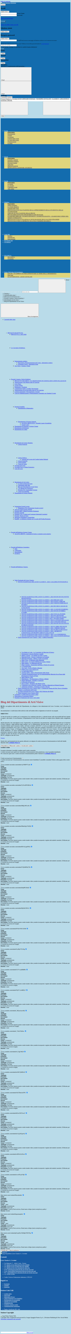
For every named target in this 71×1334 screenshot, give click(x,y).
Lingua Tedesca (22, 458)
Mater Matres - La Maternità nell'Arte (31, 663)
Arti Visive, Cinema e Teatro (22, 366)
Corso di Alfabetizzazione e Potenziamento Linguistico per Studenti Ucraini (35, 393)
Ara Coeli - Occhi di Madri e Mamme (31, 668)
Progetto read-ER (19, 512)
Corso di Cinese (22, 464)
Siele (16, 549)
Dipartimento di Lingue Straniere (24, 443)
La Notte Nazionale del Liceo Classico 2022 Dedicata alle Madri (35, 691)
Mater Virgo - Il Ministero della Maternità (32, 660)
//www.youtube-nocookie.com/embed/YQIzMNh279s (16, 867)
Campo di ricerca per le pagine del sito (11, 292)
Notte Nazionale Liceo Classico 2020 (28, 693)
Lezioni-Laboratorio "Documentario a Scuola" (27, 392)
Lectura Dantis (19, 385)
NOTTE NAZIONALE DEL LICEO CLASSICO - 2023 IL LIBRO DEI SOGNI (44, 626)
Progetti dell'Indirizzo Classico (19, 567)
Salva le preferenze (14, 1250)
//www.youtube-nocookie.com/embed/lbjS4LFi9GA (15, 908)
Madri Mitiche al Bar (27, 677)
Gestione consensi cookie (11, 1305)
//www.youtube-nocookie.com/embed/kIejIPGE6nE (15, 887)
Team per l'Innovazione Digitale (23, 509)
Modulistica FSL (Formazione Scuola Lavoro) (30, 508)
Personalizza (4, 745)
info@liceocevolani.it (21, 1269)
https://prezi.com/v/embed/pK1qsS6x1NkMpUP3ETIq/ (16, 1233)
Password (19, 15)
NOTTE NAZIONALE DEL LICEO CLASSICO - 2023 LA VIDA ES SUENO (43, 617)
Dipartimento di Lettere (21, 429)
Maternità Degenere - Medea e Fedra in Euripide (34, 658)
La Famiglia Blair (26, 666)
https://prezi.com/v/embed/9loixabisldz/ (11, 1195)
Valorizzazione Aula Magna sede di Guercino (27, 382)
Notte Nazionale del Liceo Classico (24, 580)
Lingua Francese (22, 444)
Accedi (3, 4)
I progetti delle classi (9, 295)
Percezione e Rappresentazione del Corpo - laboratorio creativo (35, 363)
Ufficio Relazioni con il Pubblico (13, 1298)
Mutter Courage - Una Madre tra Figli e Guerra (34, 655)
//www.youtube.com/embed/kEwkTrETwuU (13, 1113)
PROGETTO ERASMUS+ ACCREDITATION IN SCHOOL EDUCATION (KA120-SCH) (40, 381)
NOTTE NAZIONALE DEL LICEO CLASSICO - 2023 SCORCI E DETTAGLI (44, 629)
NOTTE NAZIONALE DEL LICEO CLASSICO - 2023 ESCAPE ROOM (42, 615)
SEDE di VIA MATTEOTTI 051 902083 (18, 1265)
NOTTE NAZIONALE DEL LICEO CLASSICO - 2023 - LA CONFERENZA (43, 634)
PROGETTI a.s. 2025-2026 (18, 334)
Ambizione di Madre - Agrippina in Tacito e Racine (35, 686)
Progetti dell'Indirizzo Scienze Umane (21, 532)
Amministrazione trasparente (12, 1306)
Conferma (9, 97)
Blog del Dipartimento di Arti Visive (28, 487)
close (2, 116)
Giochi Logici (25, 425)
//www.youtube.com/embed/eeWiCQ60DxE (13, 1072)
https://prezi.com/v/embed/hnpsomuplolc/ (12, 1214)
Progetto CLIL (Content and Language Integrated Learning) (31, 514)
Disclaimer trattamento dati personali (11, 1319)
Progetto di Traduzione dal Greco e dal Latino (27, 697)
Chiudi (3, 53)
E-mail (19, 40)
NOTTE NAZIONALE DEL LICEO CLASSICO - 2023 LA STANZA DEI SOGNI (45, 620)
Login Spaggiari (45, 43)
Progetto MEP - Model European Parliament (27, 511)
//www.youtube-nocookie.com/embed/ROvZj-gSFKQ (16, 846)
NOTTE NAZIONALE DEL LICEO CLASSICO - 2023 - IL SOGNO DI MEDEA (44, 609)
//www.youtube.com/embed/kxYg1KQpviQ (13, 1133)
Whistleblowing (8, 1303)
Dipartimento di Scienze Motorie (23, 493)
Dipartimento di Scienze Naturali (27, 421)
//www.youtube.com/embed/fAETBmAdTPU (13, 1092)
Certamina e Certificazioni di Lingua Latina (26, 694)
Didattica (6, 293)
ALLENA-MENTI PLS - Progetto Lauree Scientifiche (36, 423)
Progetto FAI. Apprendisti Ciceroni (27, 490)
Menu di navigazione (32, 316)
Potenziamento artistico (21, 361)
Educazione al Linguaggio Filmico (24, 696)
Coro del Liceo (19, 468)
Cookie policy (8, 1294)
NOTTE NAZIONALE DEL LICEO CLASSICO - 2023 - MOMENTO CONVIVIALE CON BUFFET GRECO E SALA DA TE (41, 631)
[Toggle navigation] (14, 108)
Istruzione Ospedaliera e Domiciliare (24, 517)
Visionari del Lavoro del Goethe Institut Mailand (34, 459)
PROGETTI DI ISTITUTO (11, 296)
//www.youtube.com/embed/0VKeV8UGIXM (13, 928)
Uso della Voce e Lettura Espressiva (24, 467)
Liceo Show (18, 384)
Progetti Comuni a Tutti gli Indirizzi (14, 298)
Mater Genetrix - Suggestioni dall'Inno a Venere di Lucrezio (37, 665)
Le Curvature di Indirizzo (18, 348)
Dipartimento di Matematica (25, 408)
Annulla (3, 97)
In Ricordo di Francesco (28, 682)
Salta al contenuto (5, 1)
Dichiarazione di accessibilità (12, 1300)
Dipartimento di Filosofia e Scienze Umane (26, 426)
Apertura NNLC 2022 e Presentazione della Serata (35, 672)
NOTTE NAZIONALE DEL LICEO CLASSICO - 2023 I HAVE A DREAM (43, 601)
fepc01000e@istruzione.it (22, 1271)
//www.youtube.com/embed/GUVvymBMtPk (13, 969)
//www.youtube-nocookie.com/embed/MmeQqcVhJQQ (16, 826)
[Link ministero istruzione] (8, 3)
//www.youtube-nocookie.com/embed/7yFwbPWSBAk (16, 785)
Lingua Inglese (22, 462)
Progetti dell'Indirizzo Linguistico (20, 547)
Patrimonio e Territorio (21, 387)
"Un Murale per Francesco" (25, 488)
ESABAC (17, 553)
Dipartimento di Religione (22, 428)
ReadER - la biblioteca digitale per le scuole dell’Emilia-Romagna (32, 519)
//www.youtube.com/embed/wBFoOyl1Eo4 (13, 1154)
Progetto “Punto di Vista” (21, 516)
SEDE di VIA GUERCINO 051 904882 (18, 1266)
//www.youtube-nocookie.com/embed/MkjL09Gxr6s (15, 805)
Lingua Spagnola (22, 461)
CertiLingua (18, 550)
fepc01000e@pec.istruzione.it (22, 1272)
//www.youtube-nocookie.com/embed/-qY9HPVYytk (15, 764)
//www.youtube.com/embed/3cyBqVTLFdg (13, 949)
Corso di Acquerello (23, 491)
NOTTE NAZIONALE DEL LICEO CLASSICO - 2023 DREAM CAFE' (42, 600)
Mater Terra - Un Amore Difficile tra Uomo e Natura (35, 661)
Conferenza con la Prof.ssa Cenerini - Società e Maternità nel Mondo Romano (42, 685)
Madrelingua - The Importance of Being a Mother (35, 679)
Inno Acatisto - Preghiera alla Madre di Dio (33, 683)
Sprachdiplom (18, 552)
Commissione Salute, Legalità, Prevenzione (26, 388)
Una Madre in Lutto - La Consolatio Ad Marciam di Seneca (37, 652)
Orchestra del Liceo (20, 465)
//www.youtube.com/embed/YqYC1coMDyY (13, 990)
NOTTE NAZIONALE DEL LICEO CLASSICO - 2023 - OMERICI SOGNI (43, 628)
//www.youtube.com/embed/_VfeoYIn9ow (13, 1031)
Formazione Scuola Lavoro (22, 506)
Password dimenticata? (7, 18)
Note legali (7, 1295)
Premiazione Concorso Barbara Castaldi (32, 654)
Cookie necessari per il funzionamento (11, 758)
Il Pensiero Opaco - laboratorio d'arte (28, 364)
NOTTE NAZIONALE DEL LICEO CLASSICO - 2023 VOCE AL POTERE (43, 614)
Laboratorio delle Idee (24, 485)
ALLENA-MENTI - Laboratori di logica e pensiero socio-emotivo (33, 534)
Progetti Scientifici (20, 406)
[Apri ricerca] (56, 108)
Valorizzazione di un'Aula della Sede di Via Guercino (29, 390)
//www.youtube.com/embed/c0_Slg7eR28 (12, 1051)
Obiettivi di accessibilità (10, 1301)
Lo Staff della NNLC (27, 671)
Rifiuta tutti (15, 745)
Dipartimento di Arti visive (11, 300)
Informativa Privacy (9, 1297)
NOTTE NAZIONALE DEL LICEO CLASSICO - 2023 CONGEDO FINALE (43, 622)
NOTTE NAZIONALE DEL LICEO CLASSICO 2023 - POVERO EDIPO (42, 618)
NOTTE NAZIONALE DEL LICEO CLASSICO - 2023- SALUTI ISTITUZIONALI (45, 636)
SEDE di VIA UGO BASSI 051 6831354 (18, 1268)
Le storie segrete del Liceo (25, 483)
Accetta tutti (27, 745)
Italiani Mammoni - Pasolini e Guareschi (32, 680)
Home (67, 279)
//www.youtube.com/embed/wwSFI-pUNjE (13, 1174)
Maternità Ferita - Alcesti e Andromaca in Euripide (35, 657)
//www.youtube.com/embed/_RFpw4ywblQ (13, 1010)
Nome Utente (20, 13)
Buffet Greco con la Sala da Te (29, 669)
